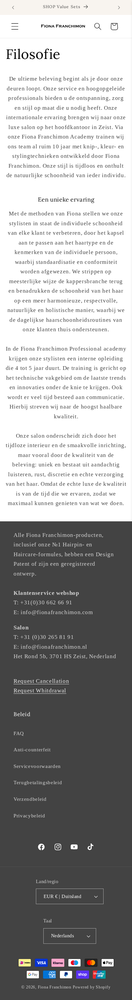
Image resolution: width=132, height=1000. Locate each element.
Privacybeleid (29, 815)
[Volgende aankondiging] (119, 7)
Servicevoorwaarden (37, 766)
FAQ (19, 733)
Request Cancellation (41, 681)
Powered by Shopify (92, 987)
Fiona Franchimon (54, 987)
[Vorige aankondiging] (13, 7)
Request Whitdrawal (40, 690)
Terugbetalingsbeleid (38, 782)
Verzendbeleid (30, 799)
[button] (15, 26)
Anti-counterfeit (32, 749)
